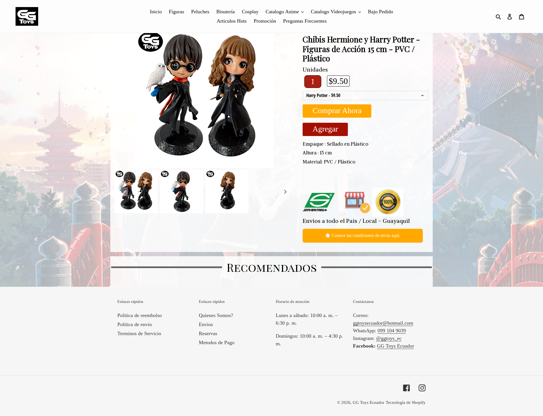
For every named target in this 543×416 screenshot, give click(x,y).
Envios (206, 324)
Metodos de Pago (216, 342)
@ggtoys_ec (389, 338)
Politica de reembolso (139, 315)
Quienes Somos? (216, 315)
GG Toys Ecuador (395, 346)
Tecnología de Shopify (406, 402)
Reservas (208, 333)
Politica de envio (134, 324)
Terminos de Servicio (139, 333)
